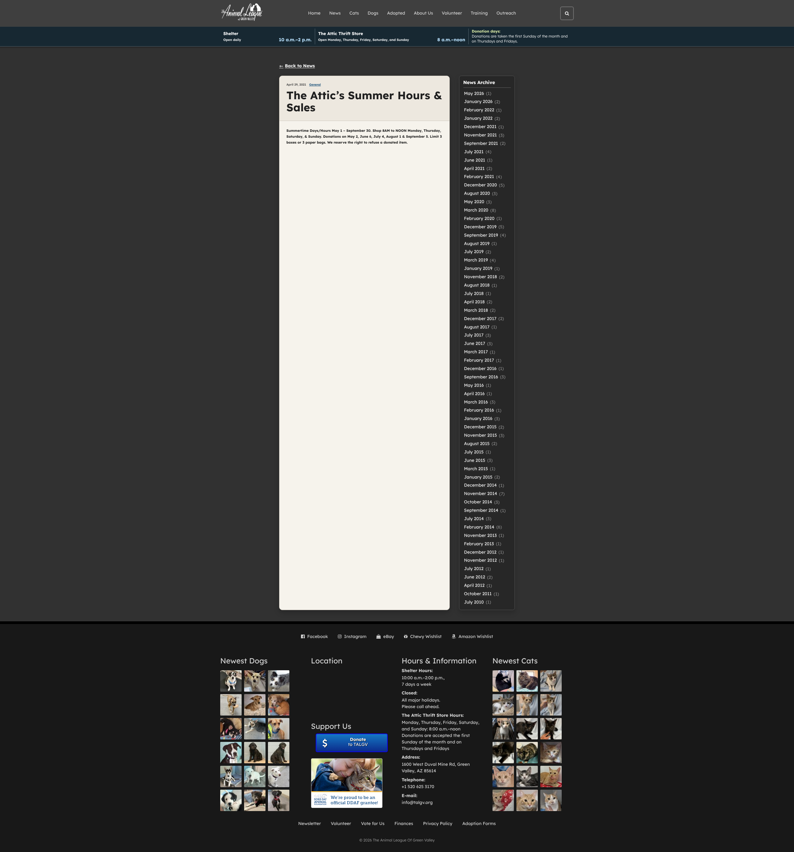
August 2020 (477, 193)
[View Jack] (231, 776)
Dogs (373, 13)
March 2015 (476, 468)
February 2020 (479, 218)
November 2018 (480, 276)
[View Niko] (278, 728)
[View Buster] (254, 681)
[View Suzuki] (503, 705)
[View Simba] (503, 800)
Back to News (300, 66)
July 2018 (474, 293)
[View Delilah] (527, 752)
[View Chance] (231, 681)
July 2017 (474, 335)
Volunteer (452, 13)
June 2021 (474, 160)
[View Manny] (278, 776)
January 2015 (478, 477)
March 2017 (476, 352)
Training (479, 13)
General (315, 85)
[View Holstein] (503, 752)
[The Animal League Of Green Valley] (242, 12)
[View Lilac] (278, 752)
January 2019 (478, 268)
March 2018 (476, 310)
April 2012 (474, 585)
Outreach (506, 13)
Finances (404, 823)
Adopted (396, 13)
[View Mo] (254, 776)
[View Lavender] (254, 752)
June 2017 (474, 343)
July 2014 (474, 518)
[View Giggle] (503, 776)
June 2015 (474, 460)
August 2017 (476, 327)
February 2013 (479, 543)
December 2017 (480, 318)
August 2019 (476, 243)
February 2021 (479, 176)
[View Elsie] (551, 776)
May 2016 (474, 385)
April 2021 (474, 168)
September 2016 (481, 377)
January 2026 (478, 101)
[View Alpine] (254, 800)
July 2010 (474, 602)
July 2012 (474, 568)
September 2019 (481, 235)
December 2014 (480, 485)
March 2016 (476, 402)
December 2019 (480, 227)
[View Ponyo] (278, 705)
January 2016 (478, 418)
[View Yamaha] (551, 681)
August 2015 (477, 443)
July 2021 (474, 151)
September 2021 (481, 143)
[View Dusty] (254, 728)
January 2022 (478, 118)
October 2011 (478, 593)
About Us (423, 13)
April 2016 (474, 393)
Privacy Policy (438, 823)
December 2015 (480, 427)
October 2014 (478, 502)
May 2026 (474, 93)
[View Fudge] (527, 681)
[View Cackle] (527, 776)
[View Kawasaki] (527, 705)
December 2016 (480, 368)
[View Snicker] (551, 752)
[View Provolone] (527, 800)
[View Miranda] (231, 728)
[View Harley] (503, 728)
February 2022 (479, 110)
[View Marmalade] (551, 800)
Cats (354, 13)
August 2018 (477, 285)
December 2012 (480, 552)
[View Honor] (278, 800)
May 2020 (474, 201)
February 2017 (479, 360)
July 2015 (474, 452)
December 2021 (480, 126)
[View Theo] (231, 705)
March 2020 (476, 210)
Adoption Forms (479, 823)
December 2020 (480, 185)
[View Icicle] (231, 800)
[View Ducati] (551, 705)
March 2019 (476, 260)
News (335, 13)
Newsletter (309, 823)
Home (314, 13)
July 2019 (474, 251)
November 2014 (480, 493)
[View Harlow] (503, 681)
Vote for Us (373, 823)
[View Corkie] (254, 705)
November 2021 (480, 135)
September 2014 (481, 510)
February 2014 (479, 527)
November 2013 (480, 535)
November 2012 (480, 560)
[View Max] (278, 681)
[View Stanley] (231, 752)
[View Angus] (551, 728)
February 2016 (479, 410)
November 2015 (480, 435)
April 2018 (474, 302)
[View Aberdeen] (527, 728)
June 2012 (474, 577)
